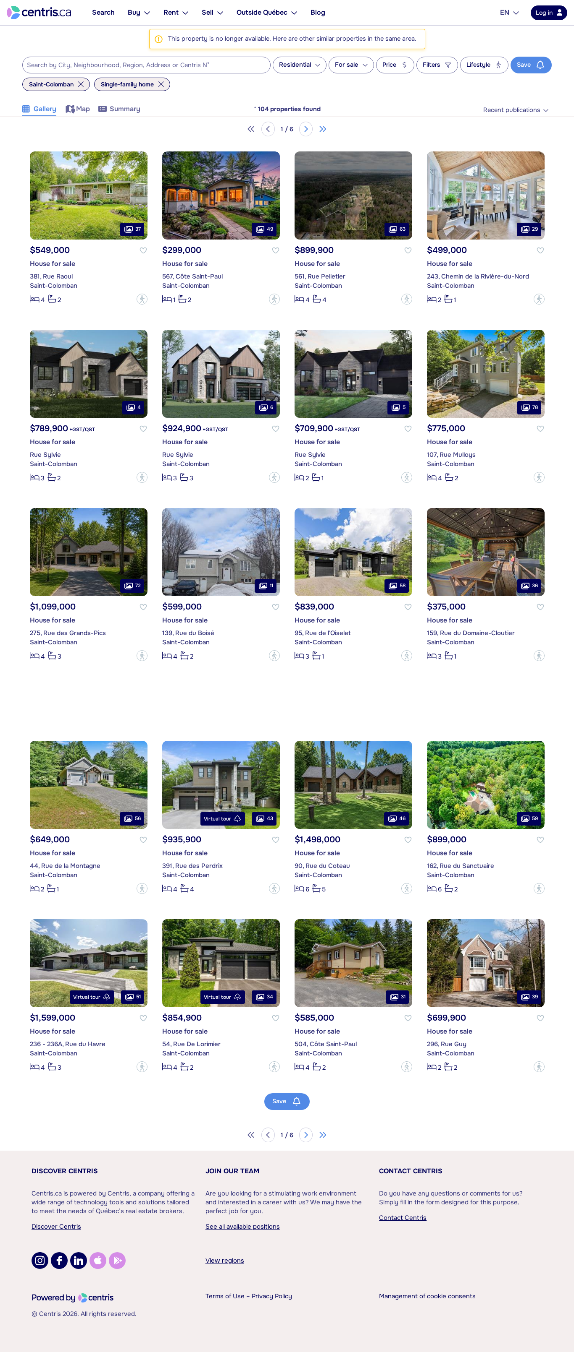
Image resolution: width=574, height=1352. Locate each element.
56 (138, 818)
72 (138, 585)
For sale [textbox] (346, 65)
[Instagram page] (40, 1260)
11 (271, 585)
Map (83, 108)
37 (138, 229)
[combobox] (146, 65)
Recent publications (511, 110)
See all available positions (242, 1226)
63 (402, 229)
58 (402, 585)
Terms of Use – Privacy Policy (248, 1296)
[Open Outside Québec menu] (294, 12)
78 (535, 407)
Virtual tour (217, 818)
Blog (318, 12)
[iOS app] (98, 1260)
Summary (125, 108)
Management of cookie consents (427, 1296)
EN (504, 12)
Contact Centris (410, 1171)
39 (535, 996)
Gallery (45, 108)
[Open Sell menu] (220, 12)
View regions (224, 1260)
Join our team (232, 1171)
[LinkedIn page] (78, 1260)
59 (535, 818)
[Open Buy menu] (147, 12)
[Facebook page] (59, 1260)
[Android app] (117, 1260)
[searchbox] (141, 65)
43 (270, 818)
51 (138, 996)
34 (270, 996)
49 (270, 229)
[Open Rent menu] (185, 12)
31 (403, 996)
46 (402, 818)
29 (535, 229)
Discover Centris (65, 1171)
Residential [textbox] (295, 65)
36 (535, 585)
